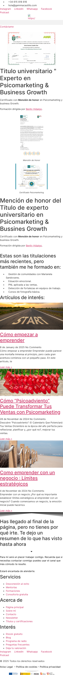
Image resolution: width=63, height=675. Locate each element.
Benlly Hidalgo (34, 109)
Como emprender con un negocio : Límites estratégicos (27, 478)
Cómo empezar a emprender (19, 337)
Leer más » (6, 367)
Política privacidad (50, 666)
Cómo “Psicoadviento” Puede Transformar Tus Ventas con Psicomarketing (30, 406)
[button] (31, 22)
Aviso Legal (6, 666)
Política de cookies (26, 666)
